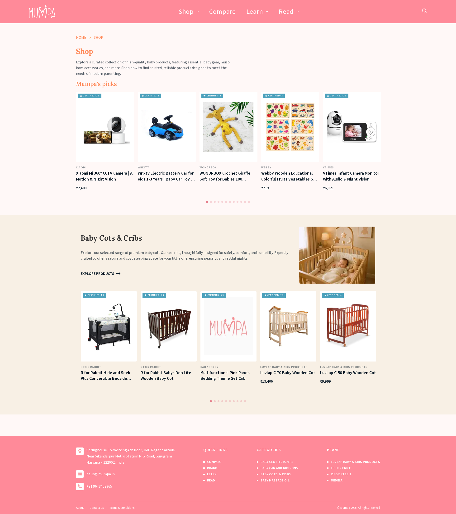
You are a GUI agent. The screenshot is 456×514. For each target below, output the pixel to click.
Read (286, 11)
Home (81, 37)
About (80, 508)
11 (245, 202)
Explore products (97, 273)
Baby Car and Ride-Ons (279, 468)
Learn (254, 11)
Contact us (97, 508)
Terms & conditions (121, 508)
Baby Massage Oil (275, 480)
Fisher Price (341, 468)
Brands (213, 468)
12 (249, 202)
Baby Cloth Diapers (277, 462)
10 (241, 202)
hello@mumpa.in (100, 474)
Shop (186, 11)
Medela (337, 480)
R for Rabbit (341, 474)
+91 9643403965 (99, 486)
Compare (222, 11)
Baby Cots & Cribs (276, 474)
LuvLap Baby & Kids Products (355, 462)
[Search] (424, 10)
